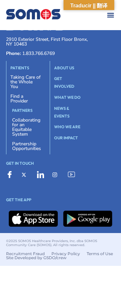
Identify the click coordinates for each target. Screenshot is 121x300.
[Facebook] (11, 175)
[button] (67, 15)
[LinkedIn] (42, 175)
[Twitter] (27, 174)
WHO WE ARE (67, 126)
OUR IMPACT (66, 137)
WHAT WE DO (67, 97)
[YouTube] (73, 175)
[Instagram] (57, 174)
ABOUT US (64, 67)
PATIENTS (19, 67)
